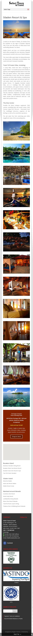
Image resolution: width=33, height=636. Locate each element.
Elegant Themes (16, 632)
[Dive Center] (16, 362)
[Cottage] (16, 273)
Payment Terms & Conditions (12, 616)
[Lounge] (16, 185)
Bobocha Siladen (7, 481)
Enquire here (16, 436)
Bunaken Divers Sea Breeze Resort (12, 468)
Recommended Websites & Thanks (13, 618)
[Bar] (16, 251)
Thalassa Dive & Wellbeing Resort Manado (14, 506)
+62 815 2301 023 (9, 536)
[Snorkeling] (16, 407)
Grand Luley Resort (8, 496)
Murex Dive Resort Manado (10, 501)
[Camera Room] (16, 384)
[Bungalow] (16, 296)
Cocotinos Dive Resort (9, 494)
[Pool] (16, 162)
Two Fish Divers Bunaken (9, 473)
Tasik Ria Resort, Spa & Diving (11, 503)
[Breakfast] (16, 229)
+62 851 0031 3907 (10, 534)
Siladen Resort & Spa (8, 486)
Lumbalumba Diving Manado (10, 499)
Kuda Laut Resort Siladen (9, 483)
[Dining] (16, 207)
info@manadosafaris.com (13, 538)
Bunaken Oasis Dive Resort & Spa (12, 470)
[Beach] (16, 140)
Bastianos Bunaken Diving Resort (12, 466)
